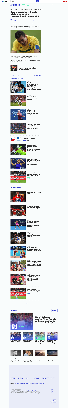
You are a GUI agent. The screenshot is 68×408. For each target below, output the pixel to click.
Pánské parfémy (50, 384)
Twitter (52, 393)
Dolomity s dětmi (44, 378)
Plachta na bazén (19, 383)
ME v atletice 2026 (28, 376)
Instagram (52, 392)
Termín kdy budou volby (14, 376)
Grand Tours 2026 (20, 378)
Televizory (41, 384)
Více (56, 4)
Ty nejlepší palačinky (37, 372)
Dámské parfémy (29, 384)
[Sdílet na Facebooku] (39, 75)
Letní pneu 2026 (52, 372)
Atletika (28, 260)
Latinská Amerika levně (45, 377)
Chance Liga (29, 95)
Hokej (31, 4)
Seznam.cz (65, 1)
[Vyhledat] (37, 1)
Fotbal (28, 4)
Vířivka (43, 383)
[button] (26, 41)
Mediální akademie (53, 400)
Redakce (52, 389)
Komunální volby (13, 378)
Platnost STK (52, 378)
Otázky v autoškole (52, 377)
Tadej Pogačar (20, 376)
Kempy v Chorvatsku (45, 372)
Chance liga (28, 372)
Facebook (52, 391)
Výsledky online (43, 4)
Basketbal (29, 232)
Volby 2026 (12, 372)
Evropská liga (29, 123)
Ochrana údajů (53, 398)
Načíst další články (26, 303)
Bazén (16, 383)
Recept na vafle (36, 377)
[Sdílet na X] (40, 75)
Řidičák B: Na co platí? (53, 376)
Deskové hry (38, 384)
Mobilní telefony (20, 384)
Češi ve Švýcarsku (44, 376)
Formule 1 (27, 377)
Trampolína (23, 383)
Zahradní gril (40, 383)
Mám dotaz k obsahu (53, 399)
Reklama (52, 394)
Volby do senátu (13, 377)
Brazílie (21, 78)
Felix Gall (19, 377)
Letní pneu (34, 384)
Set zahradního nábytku (35, 383)
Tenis (35, 4)
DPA (26, 390)
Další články (54, 310)
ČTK (11, 19)
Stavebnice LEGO (24, 384)
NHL (27, 378)
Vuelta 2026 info (20, 372)
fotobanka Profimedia (33, 390)
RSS (51, 390)
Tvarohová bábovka (37, 376)
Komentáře (14, 310)
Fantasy (23, 4)
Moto (38, 4)
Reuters (29, 390)
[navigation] (1, 1)
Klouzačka (30, 383)
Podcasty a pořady (50, 4)
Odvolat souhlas (53, 401)
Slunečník (27, 383)
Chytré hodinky (45, 384)
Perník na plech (36, 378)
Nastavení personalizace (54, 402)
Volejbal (28, 246)
